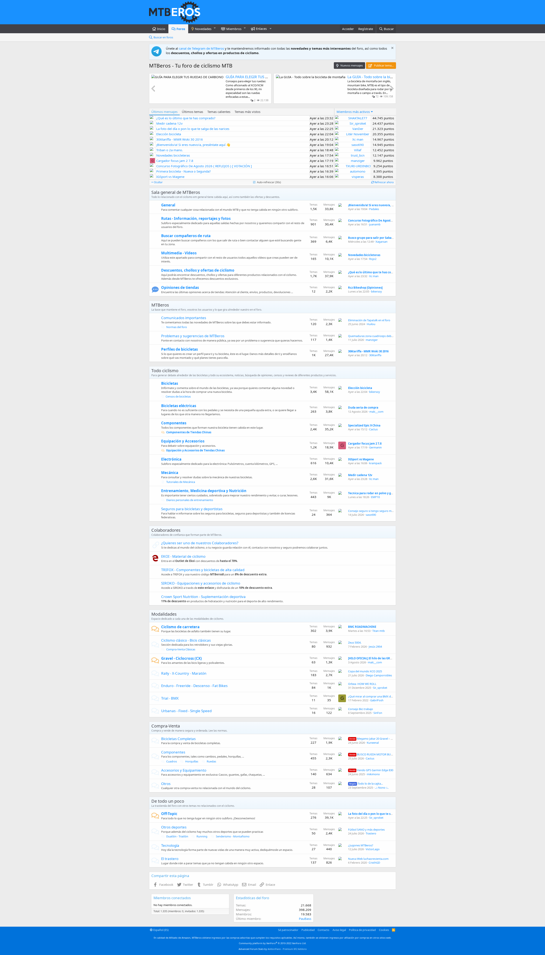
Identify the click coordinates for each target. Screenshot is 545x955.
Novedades (203, 29)
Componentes (173, 423)
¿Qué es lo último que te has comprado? (375, 272)
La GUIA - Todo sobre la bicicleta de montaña (384, 76)
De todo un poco (167, 801)
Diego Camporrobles (379, 675)
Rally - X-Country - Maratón (184, 673)
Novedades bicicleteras (364, 255)
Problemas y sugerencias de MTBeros (192, 335)
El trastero (169, 858)
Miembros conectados (172, 897)
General (168, 205)
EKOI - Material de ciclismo (183, 556)
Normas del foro (176, 327)
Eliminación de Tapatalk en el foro (369, 320)
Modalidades (164, 614)
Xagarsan (381, 241)
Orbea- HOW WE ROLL (362, 684)
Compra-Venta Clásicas (180, 649)
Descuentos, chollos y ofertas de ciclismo (197, 270)
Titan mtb (378, 631)
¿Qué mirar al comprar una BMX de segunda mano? (380, 696)
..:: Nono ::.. (382, 787)
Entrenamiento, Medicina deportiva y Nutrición (203, 490)
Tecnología (170, 845)
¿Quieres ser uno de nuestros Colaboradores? (199, 542)
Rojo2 (372, 259)
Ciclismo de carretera (180, 626)
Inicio (161, 29)
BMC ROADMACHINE (362, 627)
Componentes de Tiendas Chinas (188, 432)
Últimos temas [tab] (192, 111)
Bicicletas (169, 383)
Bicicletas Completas (178, 738)
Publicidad (308, 930)
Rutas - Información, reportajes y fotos (196, 218)
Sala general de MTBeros (175, 192)
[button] (215, 28)
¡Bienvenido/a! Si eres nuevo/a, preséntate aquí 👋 (383, 205)
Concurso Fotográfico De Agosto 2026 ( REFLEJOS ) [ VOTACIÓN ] (390, 220)
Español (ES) (161, 930)
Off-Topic (169, 813)
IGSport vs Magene (361, 459)
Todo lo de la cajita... (366, 783)
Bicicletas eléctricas (178, 405)
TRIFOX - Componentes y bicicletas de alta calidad (202, 569)
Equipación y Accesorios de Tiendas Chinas (195, 450)
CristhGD (374, 862)
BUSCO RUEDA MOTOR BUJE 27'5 (374, 754)
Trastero (371, 833)
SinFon (377, 713)
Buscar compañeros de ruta (186, 235)
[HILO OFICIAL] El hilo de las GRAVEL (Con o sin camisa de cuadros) (392, 658)
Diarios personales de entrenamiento (189, 500)
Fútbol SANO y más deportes (366, 829)
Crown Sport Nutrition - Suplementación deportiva (203, 596)
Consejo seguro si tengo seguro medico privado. (378, 511)
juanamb (374, 224)
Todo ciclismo (164, 370)
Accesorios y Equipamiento (183, 770)
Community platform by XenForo (272, 943)
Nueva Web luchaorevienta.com (368, 859)
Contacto (323, 930)
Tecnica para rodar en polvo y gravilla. (374, 493)
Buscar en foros (163, 37)
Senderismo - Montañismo (232, 836)
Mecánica (169, 472)
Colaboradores (166, 530)
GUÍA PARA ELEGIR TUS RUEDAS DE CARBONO (264, 76)
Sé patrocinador (288, 930)
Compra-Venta (165, 726)
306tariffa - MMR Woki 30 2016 (368, 351)
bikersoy (376, 291)
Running (201, 836)
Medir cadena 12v (360, 475)
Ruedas (211, 761)
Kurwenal (373, 743)
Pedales (374, 209)
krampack (375, 463)
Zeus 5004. (354, 642)
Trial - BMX (170, 698)
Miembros (233, 29)
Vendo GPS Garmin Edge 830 (371, 770)
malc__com (376, 411)
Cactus (373, 429)
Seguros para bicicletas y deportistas (191, 508)
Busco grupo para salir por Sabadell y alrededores (382, 238)
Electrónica (171, 459)
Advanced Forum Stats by (273, 949)
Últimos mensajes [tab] (164, 111)
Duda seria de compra (363, 407)
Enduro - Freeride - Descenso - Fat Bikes (194, 685)
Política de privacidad (362, 930)
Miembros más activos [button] (353, 111)
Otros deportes (173, 827)
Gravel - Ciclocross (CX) (181, 658)
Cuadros (171, 761)
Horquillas (191, 761)
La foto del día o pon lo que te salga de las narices (382, 814)
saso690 (371, 515)
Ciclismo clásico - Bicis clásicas (186, 640)
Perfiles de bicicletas (179, 349)
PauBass (305, 918)
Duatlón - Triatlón (177, 836)
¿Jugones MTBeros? (360, 845)
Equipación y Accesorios (182, 441)
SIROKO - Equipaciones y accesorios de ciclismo (200, 583)
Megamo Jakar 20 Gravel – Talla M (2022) (378, 738)
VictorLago (373, 849)
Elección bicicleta (360, 388)
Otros (166, 783)
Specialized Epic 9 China (364, 425)
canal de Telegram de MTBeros (201, 48)
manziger (372, 340)
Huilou (371, 324)
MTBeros (160, 305)
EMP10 (375, 497)
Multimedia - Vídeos (178, 253)
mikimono (373, 774)
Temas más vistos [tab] (247, 111)
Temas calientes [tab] (218, 111)
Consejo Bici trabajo (360, 709)
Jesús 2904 (375, 646)
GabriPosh (376, 700)
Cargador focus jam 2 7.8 (365, 443)
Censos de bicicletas (178, 396)
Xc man (374, 276)
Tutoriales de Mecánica (180, 482)
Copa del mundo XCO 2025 (365, 671)
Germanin (375, 447)
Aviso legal (339, 930)
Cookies (384, 930)
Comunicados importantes (183, 317)
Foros (180, 29)
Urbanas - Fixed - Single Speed (186, 710)
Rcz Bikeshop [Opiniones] (365, 288)
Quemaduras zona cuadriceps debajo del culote (378, 336)
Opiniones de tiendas (180, 287)
